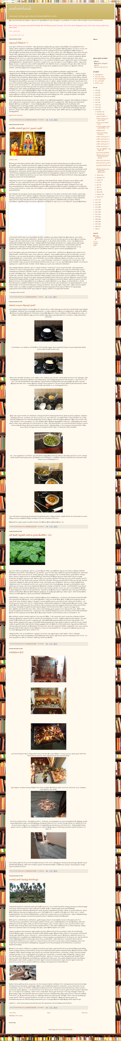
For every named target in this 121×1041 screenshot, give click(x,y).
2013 (96, 209)
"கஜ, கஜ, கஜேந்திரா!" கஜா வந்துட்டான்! (103, 149)
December (99, 112)
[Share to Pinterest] (56, 120)
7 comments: (41, 297)
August (99, 180)
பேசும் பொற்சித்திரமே (100, 79)
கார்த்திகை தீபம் (16, 652)
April (98, 189)
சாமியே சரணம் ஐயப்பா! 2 (102, 144)
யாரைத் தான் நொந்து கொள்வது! (23, 879)
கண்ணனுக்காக (99, 74)
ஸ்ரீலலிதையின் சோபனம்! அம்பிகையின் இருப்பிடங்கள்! (102, 170)
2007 (96, 224)
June (98, 185)
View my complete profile (95, 243)
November (99, 114)
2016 (96, 202)
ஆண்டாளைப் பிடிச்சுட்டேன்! (103, 160)
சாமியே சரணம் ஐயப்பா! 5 (102, 136)
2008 (96, 221)
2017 (96, 200)
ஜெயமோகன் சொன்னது (16, 115)
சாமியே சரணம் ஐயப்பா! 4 (102, 139)
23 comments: (41, 871)
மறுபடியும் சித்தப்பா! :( (18, 42)
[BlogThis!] (51, 120)
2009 (96, 219)
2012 (96, 212)
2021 (96, 102)
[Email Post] (47, 119)
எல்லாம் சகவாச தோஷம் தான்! (22, 305)
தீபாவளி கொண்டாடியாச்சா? (103, 163)
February (99, 194)
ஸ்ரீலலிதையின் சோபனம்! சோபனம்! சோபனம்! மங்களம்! (102, 156)
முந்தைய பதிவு (13, 159)
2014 (96, 207)
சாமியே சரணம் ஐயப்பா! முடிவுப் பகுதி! (25, 128)
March (98, 192)
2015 (96, 204)
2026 (96, 90)
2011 (96, 214)
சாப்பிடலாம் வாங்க (99, 77)
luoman (59, 1029)
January (99, 197)
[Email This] (50, 120)
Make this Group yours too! (101, 67)
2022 (96, 100)
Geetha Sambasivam (98, 237)
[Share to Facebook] (55, 120)
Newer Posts (13, 1013)
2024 (96, 95)
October (99, 175)
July (98, 182)
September (99, 177)
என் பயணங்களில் (99, 81)
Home (48, 1013)
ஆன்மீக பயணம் (99, 83)
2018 (96, 109)
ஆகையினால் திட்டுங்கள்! (102, 152)
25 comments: (41, 1007)
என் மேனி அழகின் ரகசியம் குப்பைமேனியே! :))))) (30, 534)
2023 (96, 97)
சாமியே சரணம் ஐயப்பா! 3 (102, 141)
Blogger (70, 1029)
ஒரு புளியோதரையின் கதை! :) (103, 165)
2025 (96, 93)
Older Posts (85, 1013)
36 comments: (41, 119)
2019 (96, 107)
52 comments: (41, 643)
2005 (96, 229)
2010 (96, 216)
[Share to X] (53, 120)
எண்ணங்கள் (20, 8)
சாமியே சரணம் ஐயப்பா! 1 (102, 146)
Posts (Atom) (19, 1015)
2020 (96, 105)
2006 (96, 226)
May (98, 187)
